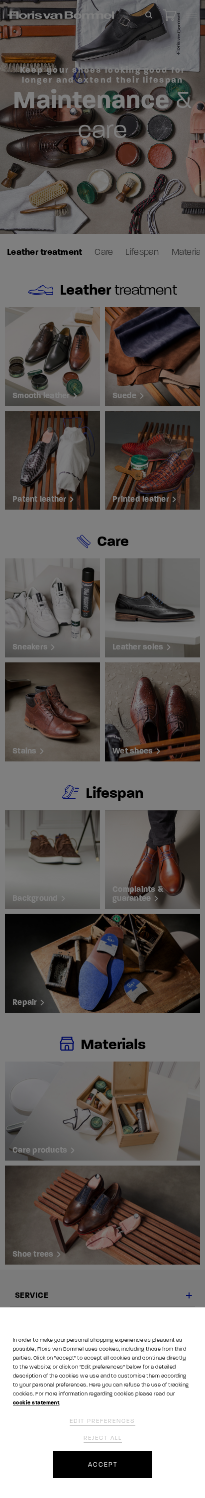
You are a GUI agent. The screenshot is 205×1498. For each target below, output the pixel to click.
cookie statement (36, 1402)
